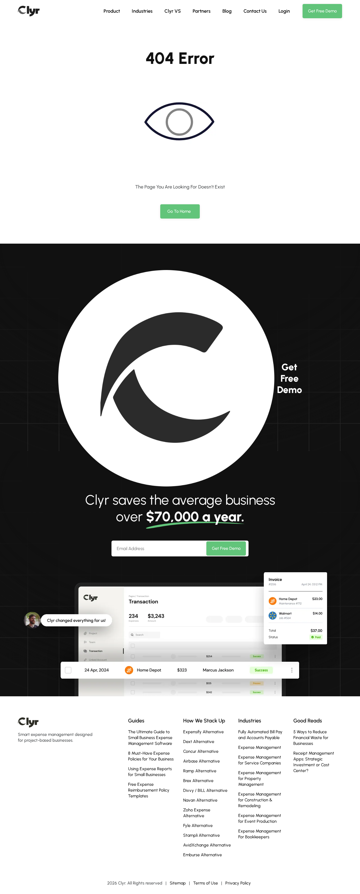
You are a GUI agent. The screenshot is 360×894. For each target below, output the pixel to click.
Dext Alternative (198, 741)
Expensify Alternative (203, 731)
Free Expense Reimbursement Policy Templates (148, 790)
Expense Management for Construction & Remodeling (259, 800)
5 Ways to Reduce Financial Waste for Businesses (310, 737)
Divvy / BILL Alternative (205, 790)
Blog (227, 11)
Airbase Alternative (201, 761)
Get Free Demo (226, 548)
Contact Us (255, 11)
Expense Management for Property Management (259, 778)
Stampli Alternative (201, 835)
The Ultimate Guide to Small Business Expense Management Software (150, 737)
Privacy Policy (238, 883)
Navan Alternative (200, 800)
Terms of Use (205, 883)
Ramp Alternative (199, 770)
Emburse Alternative (202, 854)
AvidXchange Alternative (207, 845)
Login (284, 11)
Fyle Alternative (198, 825)
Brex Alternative (198, 780)
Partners (202, 11)
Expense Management (259, 747)
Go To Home (179, 211)
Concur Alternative (200, 751)
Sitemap (178, 883)
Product (112, 11)
